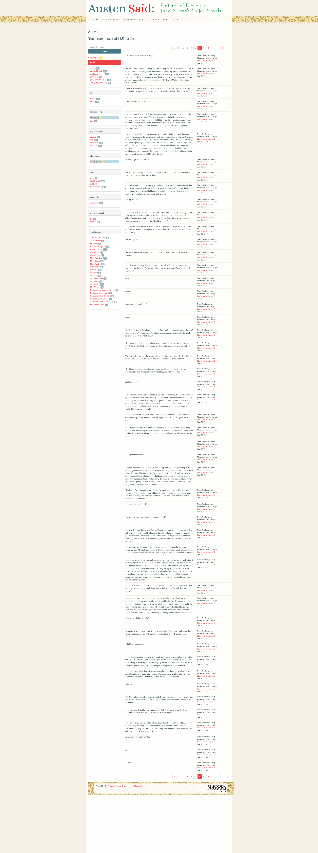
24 (223, 48)
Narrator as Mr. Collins (99, 298)
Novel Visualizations (133, 19)
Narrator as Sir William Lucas (102, 301)
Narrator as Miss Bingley (100, 295)
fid (91, 218)
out (91, 183)
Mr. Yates (94, 275)
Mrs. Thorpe (95, 287)
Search (166, 19)
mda (92, 139)
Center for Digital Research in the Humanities (125, 786)
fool (91, 117)
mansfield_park (96, 71)
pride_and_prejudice (98, 79)
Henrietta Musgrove (98, 246)
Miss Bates (94, 261)
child (92, 178)
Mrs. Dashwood (96, 278)
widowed (93, 145)
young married (95, 186)
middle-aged (95, 180)
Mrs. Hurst (94, 281)
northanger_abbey (97, 74)
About (176, 19)
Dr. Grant (94, 243)
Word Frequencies (110, 19)
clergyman (94, 202)
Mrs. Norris (94, 284)
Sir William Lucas (97, 304)
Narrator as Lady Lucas (99, 293)
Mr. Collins (94, 266)
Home (95, 19)
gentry (92, 161)
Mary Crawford (96, 258)
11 (213, 48)
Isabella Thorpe (96, 249)
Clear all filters (95, 57)
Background (153, 19)
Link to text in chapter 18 (206, 649)
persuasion (94, 76)
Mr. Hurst (94, 272)
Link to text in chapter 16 (206, 335)
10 (208, 48)
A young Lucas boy (98, 237)
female (92, 98)
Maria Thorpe (95, 255)
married (93, 136)
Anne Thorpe (95, 240)
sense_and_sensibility (98, 82)
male (92, 101)
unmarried (94, 142)
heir (91, 120)
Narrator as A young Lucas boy (102, 290)
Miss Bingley (95, 263)
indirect (93, 221)
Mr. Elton (94, 269)
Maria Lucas (95, 252)
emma (92, 68)
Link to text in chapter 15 (206, 60)
